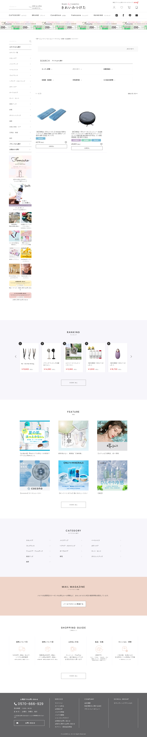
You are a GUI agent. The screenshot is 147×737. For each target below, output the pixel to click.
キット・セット (96, 551)
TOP (37, 39)
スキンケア (29, 540)
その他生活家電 (108, 80)
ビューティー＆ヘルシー (46, 39)
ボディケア (94, 546)
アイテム (57, 39)
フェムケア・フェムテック (34, 551)
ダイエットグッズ (97, 556)
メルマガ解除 (59, 715)
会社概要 (87, 703)
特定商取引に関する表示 (92, 706)
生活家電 (67, 39)
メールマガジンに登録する (73, 604)
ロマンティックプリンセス (123, 703)
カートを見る (59, 706)
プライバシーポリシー (92, 709)
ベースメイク (95, 540)
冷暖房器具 (106, 69)
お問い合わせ (30, 723)
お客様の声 (59, 709)
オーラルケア (64, 551)
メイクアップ (64, 540)
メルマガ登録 (59, 712)
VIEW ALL (74, 383)
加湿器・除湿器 (47, 80)
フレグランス (30, 546)
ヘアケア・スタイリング (67, 546)
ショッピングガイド (62, 718)
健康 (27, 562)
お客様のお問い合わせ (62, 721)
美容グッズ (29, 556)
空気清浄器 (76, 80)
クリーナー (76, 69)
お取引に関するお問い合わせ (65, 724)
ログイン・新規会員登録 (63, 727)
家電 (62, 39)
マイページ (59, 703)
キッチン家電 (46, 69)
